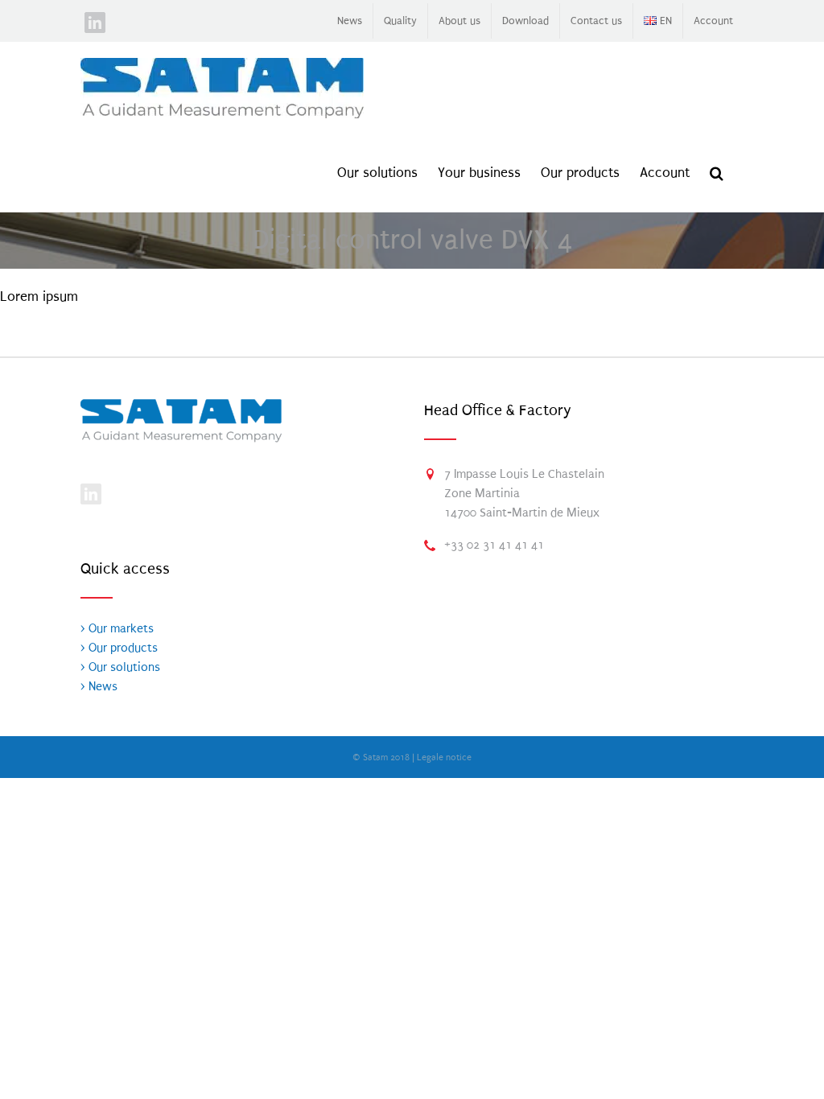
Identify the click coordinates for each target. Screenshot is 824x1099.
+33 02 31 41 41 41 (494, 544)
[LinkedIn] (90, 494)
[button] (716, 173)
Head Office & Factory (497, 410)
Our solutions (122, 667)
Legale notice (444, 757)
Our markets (119, 628)
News (101, 686)
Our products (121, 647)
